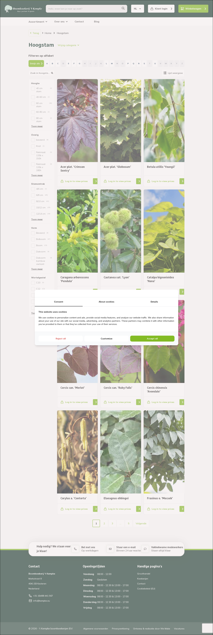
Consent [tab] (58, 301)
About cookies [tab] (106, 301)
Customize (106, 338)
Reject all (61, 338)
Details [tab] (154, 301)
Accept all (152, 338)
